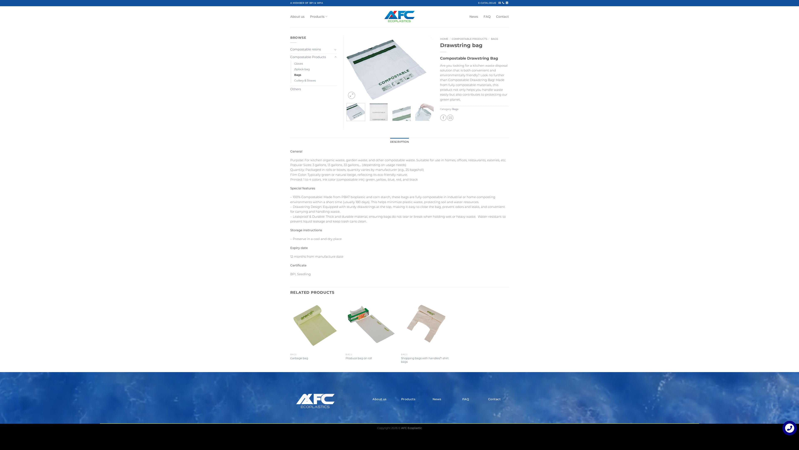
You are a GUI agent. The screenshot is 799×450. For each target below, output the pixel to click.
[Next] (427, 67)
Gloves (298, 63)
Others (295, 89)
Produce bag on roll (359, 358)
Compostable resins (305, 49)
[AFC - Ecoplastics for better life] (399, 16)
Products (317, 17)
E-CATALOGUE (487, 2)
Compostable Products (469, 38)
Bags (494, 38)
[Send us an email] (500, 3)
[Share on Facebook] (443, 118)
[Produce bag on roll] (371, 325)
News (473, 17)
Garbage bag (299, 358)
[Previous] (353, 67)
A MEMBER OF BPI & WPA (306, 2)
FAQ (487, 17)
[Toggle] (335, 49)
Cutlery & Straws (305, 80)
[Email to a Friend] (450, 118)
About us (297, 17)
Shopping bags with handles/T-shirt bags (425, 359)
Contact (502, 17)
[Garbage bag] (316, 325)
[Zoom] (351, 95)
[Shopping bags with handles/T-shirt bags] (426, 325)
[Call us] (503, 3)
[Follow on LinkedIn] (507, 3)
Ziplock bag (302, 69)
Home (444, 38)
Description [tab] (399, 141)
